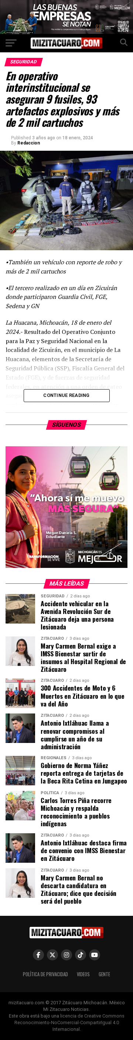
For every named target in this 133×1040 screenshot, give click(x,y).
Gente (104, 974)
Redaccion (28, 143)
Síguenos (66, 424)
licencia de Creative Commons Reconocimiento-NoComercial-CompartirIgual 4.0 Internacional (69, 1022)
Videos (83, 974)
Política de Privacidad (45, 974)
